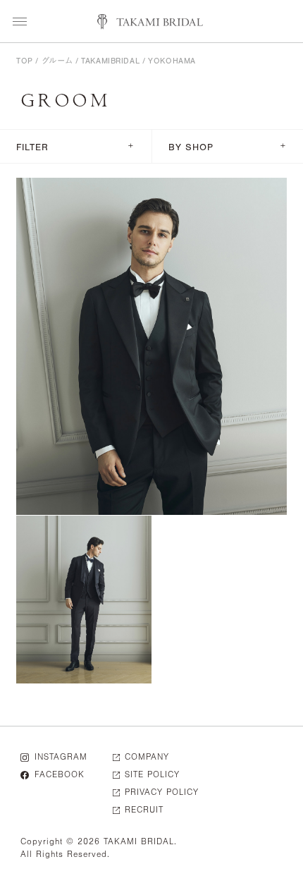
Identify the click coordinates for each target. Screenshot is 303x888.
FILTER (75, 146)
